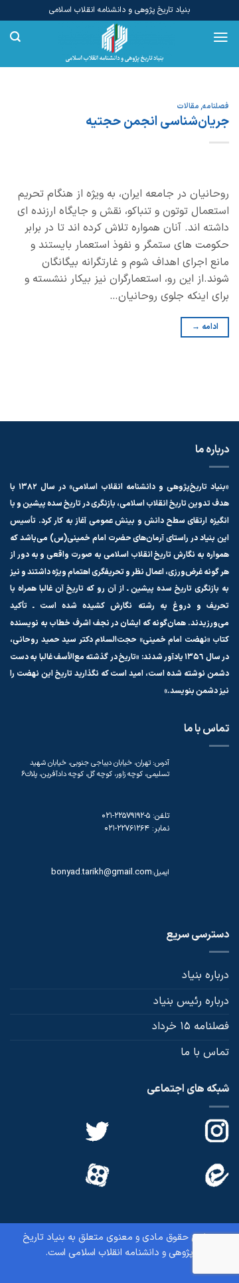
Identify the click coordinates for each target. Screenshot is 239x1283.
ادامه (205, 327)
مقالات (188, 106)
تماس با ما (205, 1052)
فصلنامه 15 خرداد (190, 1027)
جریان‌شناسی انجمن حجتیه (157, 122)
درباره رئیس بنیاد (191, 1001)
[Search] (15, 37)
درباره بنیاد (205, 975)
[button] (220, 37)
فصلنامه (215, 106)
